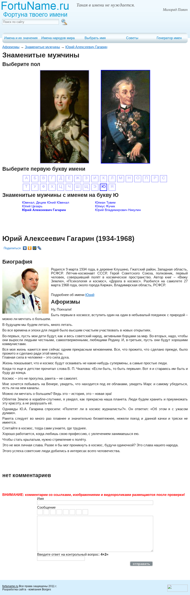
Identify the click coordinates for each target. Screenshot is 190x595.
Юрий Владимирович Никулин (118, 210)
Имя (40, 499)
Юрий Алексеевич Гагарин (86, 47)
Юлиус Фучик (105, 206)
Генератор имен (169, 38)
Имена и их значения (21, 38)
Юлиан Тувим (105, 202)
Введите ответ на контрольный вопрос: (72, 554)
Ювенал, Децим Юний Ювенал (45, 202)
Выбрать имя (95, 38)
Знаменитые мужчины (42, 47)
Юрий (89, 295)
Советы (132, 38)
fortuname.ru (10, 586)
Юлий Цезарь (32, 206)
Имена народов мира (58, 38)
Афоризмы (10, 47)
